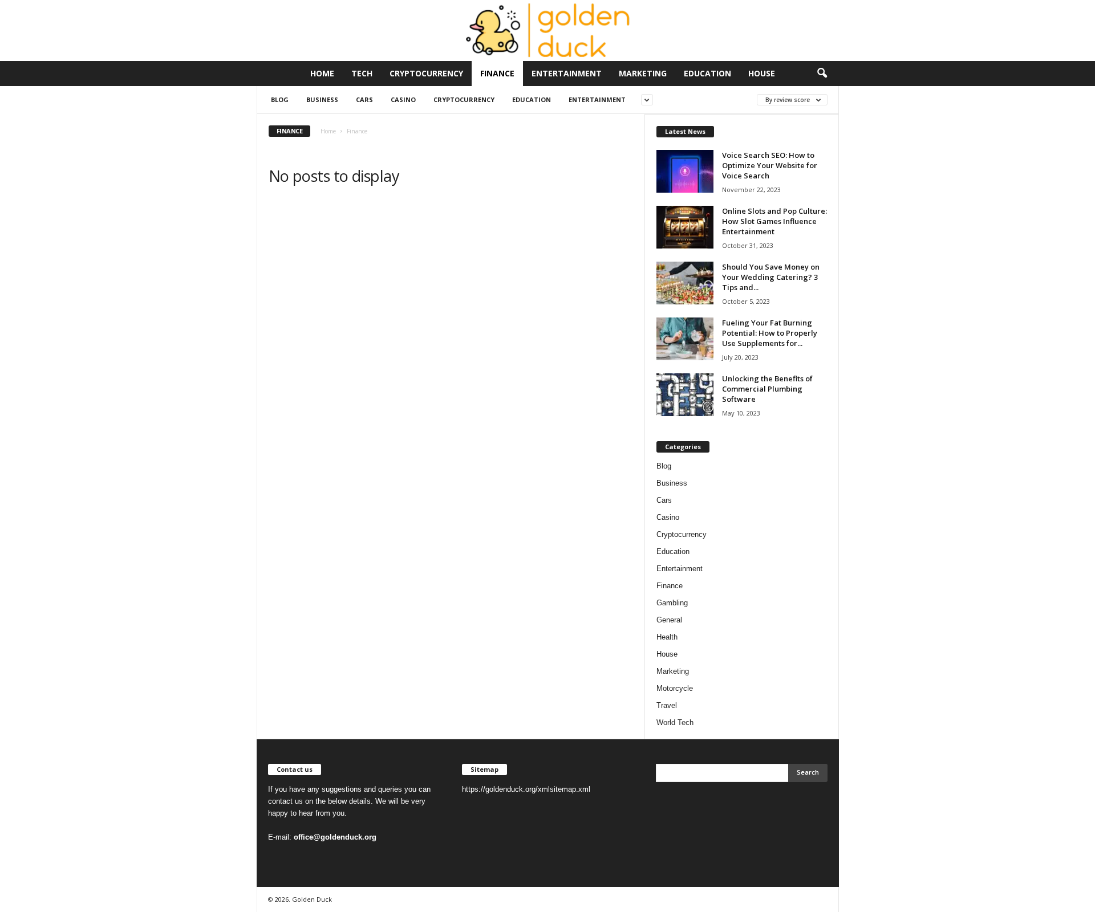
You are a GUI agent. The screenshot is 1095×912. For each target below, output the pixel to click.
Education (707, 73)
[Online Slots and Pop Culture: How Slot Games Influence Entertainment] (684, 227)
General (669, 620)
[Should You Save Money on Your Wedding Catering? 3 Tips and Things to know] (684, 283)
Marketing (643, 73)
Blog (280, 99)
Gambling (672, 602)
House (761, 73)
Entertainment (567, 73)
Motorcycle (674, 688)
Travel (666, 705)
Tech (361, 73)
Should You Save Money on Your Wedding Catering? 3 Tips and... (771, 277)
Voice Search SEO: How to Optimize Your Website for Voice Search (769, 165)
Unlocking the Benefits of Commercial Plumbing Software (767, 388)
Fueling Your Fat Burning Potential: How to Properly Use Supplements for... (769, 332)
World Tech (675, 722)
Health (667, 637)
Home (322, 73)
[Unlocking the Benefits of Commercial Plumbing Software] (684, 394)
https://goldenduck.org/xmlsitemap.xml (526, 789)
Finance (497, 73)
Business (322, 99)
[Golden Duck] (547, 30)
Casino (403, 99)
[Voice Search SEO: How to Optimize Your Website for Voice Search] (684, 171)
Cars (364, 99)
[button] (821, 73)
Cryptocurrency (426, 73)
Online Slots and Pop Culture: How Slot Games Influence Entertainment (774, 221)
